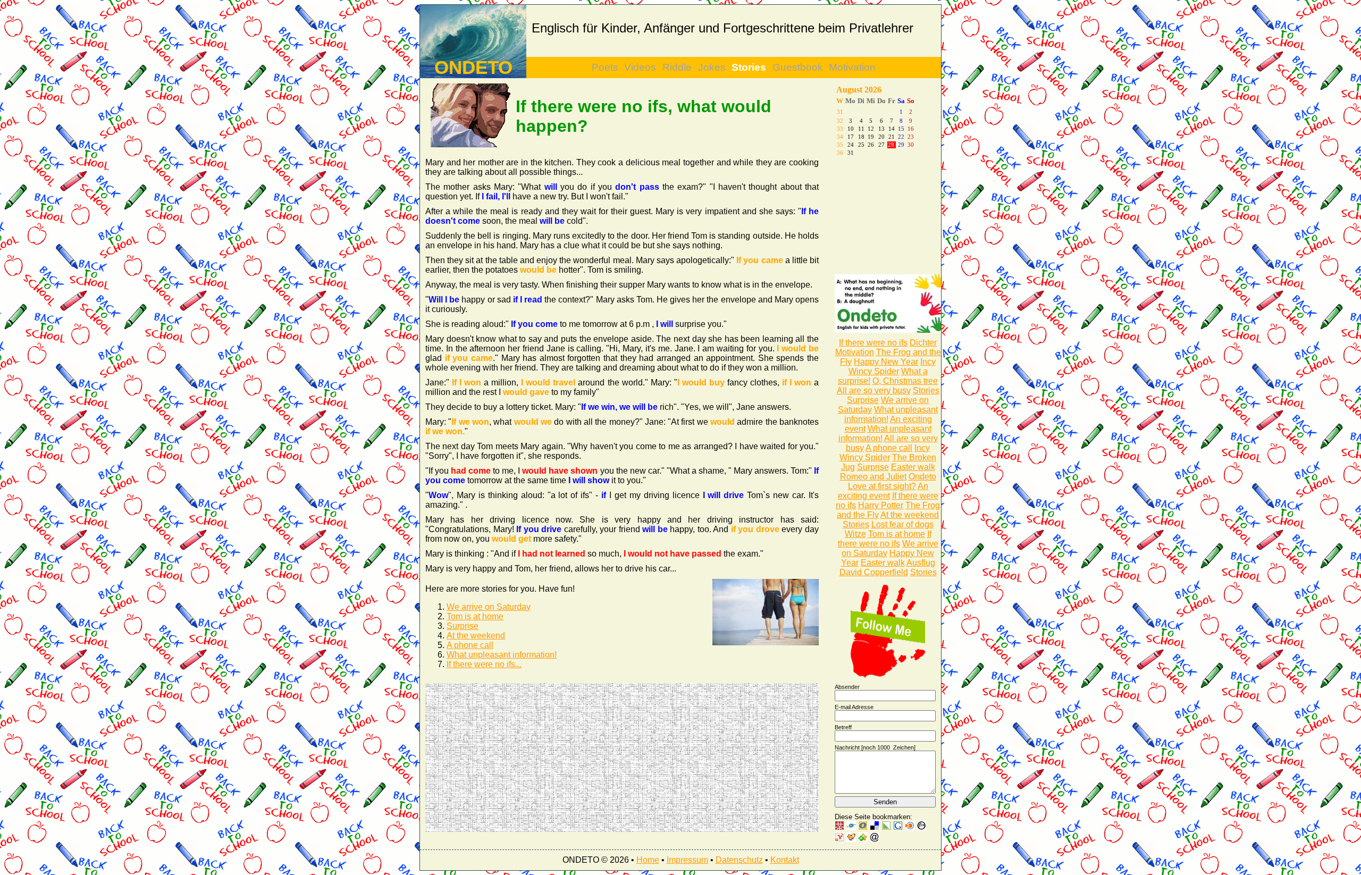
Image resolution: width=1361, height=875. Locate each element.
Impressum (687, 859)
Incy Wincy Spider (892, 366)
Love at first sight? (882, 486)
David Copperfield (873, 572)
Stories (749, 67)
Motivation (852, 67)
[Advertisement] (523, 757)
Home (647, 859)
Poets (605, 67)
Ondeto (922, 476)
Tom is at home (475, 616)
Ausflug (920, 562)
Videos (640, 67)
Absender (847, 687)
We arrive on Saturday (489, 606)
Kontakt (784, 859)
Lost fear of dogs (902, 524)
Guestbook (797, 67)
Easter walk (913, 467)
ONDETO (473, 67)
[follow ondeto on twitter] (888, 675)
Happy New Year (886, 361)
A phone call (470, 645)
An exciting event (883, 491)
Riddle (677, 67)
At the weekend (476, 635)
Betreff (843, 727)
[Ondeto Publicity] (888, 329)
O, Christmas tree (905, 380)
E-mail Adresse (854, 707)
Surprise (462, 625)
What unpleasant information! (502, 654)
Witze (855, 534)
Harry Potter (880, 505)
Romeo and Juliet (873, 476)
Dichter (923, 342)
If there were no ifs (873, 342)
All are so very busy (874, 390)
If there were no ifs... (484, 664)
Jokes (712, 67)
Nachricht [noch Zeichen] (875, 747)
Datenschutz (739, 859)
